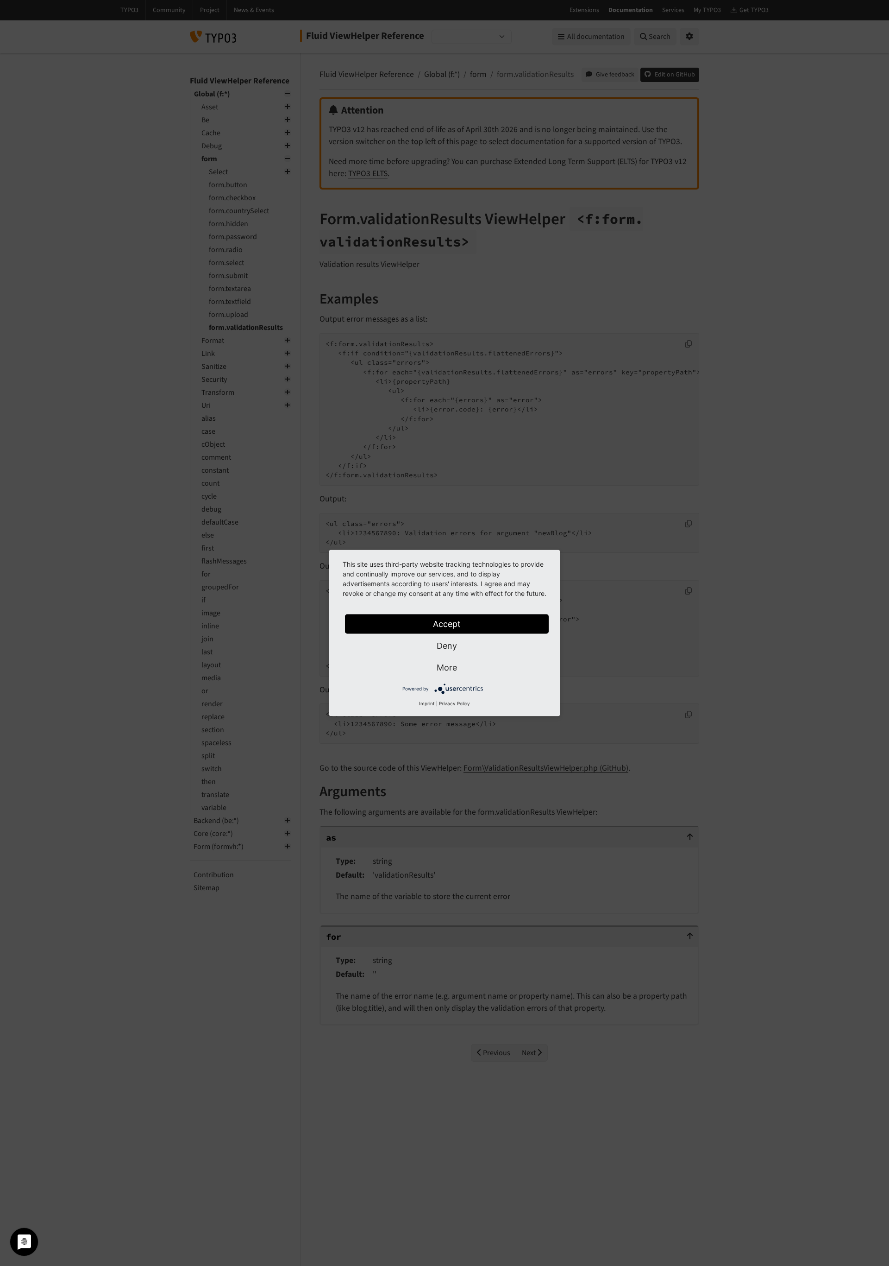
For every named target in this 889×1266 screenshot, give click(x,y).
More (447, 667)
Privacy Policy (454, 703)
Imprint (427, 703)
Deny (447, 646)
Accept (447, 624)
